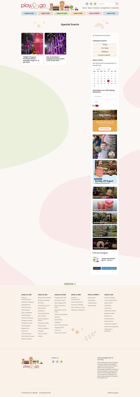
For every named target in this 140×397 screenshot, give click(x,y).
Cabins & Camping (27, 302)
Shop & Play (42, 326)
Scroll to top (69, 284)
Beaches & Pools (60, 300)
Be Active (41, 303)
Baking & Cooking (43, 300)
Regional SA (25, 328)
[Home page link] (49, 5)
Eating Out (41, 311)
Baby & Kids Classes (44, 298)
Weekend (104, 52)
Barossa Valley (26, 307)
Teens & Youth (42, 334)
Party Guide (91, 298)
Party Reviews (92, 303)
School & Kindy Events (111, 327)
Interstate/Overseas (28, 336)
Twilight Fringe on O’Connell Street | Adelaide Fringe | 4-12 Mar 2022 (31, 59)
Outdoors (58, 322)
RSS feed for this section (102, 35)
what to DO (45, 13)
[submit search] (117, 3)
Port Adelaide (25, 326)
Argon (117, 393)
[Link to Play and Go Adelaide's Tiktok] (95, 3)
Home (84, 8)
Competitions (105, 8)
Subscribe (115, 8)
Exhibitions (107, 306)
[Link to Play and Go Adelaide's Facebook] (87, 3)
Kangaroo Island (26, 320)
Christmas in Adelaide (108, 330)
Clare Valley (25, 310)
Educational (42, 308)
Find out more (104, 129)
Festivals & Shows (110, 311)
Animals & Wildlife (77, 305)
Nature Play (58, 320)
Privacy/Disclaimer (45, 393)
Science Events (109, 319)
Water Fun (58, 330)
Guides (40, 336)
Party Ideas (91, 300)
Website (110, 393)
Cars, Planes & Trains (78, 307)
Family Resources (43, 313)
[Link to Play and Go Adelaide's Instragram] (91, 3)
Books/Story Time (43, 306)
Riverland (24, 331)
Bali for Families (26, 339)
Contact (96, 8)
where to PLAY (62, 13)
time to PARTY (94, 13)
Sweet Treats (92, 306)
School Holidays (109, 298)
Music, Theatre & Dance (43, 319)
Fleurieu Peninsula (27, 318)
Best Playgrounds (60, 303)
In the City (107, 308)
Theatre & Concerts (110, 324)
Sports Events (108, 321)
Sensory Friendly (43, 323)
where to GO (29, 13)
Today (105, 44)
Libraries (57, 317)
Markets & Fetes (109, 313)
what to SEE (78, 13)
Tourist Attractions (77, 302)
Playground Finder (60, 298)
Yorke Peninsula (26, 334)
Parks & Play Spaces (61, 325)
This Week (104, 48)
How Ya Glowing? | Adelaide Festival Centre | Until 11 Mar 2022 (55, 58)
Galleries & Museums (78, 310)
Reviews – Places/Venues (26, 298)
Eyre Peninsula (26, 315)
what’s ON (111, 13)
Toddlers (41, 331)
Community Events (110, 300)
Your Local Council (60, 333)
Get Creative (42, 316)
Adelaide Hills (25, 305)
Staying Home (59, 327)
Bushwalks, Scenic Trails (60, 311)
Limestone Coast (26, 323)
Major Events (108, 303)
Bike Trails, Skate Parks (60, 306)
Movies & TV (108, 316)
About (90, 8)
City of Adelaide (26, 313)
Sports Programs (43, 328)
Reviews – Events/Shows (75, 298)
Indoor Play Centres (61, 314)
